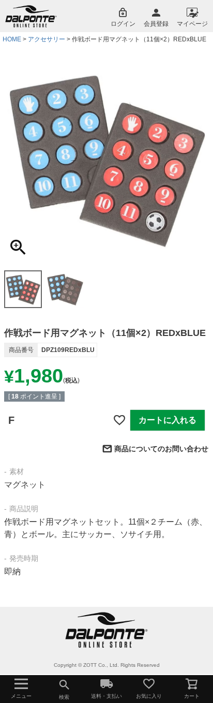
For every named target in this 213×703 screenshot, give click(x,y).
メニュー (21, 696)
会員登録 (156, 23)
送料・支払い (106, 696)
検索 (64, 697)
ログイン (123, 23)
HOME (12, 39)
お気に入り (149, 696)
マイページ (192, 23)
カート (192, 696)
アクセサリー (46, 39)
